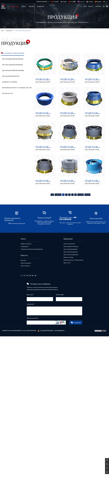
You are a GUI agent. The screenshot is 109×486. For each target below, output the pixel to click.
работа (90, 6)
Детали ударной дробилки (12, 65)
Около (31, 6)
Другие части (7, 93)
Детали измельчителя (10, 76)
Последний (87, 194)
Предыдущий (58, 194)
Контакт (40, 6)
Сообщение (77, 322)
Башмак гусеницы (9, 82)
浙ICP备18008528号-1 (60, 330)
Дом (84, 6)
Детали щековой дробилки (12, 59)
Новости (24, 255)
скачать (98, 6)
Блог (24, 6)
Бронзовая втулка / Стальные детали (16, 87)
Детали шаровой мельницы (13, 70)
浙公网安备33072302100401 (47, 330)
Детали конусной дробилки (23, 30)
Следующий (80, 194)
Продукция (14, 6)
